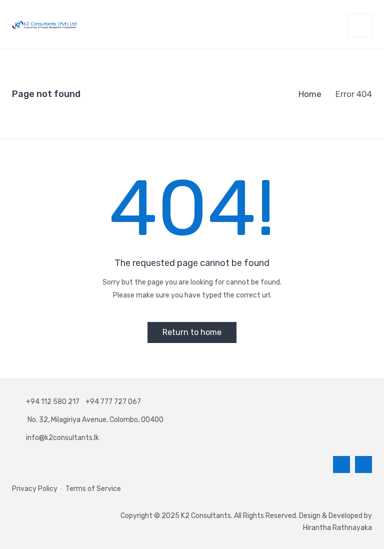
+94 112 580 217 (54, 402)
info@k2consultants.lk (62, 438)
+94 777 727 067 (113, 402)
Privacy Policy (35, 488)
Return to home (192, 332)
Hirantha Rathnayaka (337, 528)
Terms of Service (93, 488)
